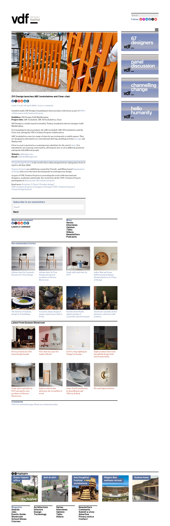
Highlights (22, 474)
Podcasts (71, 237)
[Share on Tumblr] (27, 101)
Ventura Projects (18, 169)
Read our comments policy (46, 404)
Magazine (16, 507)
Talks (69, 230)
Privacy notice (86, 517)
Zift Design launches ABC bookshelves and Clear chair (40, 96)
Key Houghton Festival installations (81, 480)
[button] (156, 29)
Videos (70, 232)
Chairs (35, 184)
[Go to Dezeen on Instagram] (143, 19)
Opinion (70, 227)
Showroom (17, 517)
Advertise (84, 514)
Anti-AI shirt (50, 477)
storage (78, 138)
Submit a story (86, 512)
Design (48, 187)
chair (73, 145)
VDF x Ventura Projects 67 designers (27, 187)
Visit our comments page (22, 404)
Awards (15, 509)
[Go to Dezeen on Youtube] (155, 19)
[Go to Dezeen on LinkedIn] (146, 19)
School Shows (19, 519)
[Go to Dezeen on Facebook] (149, 19)
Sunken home (141, 477)
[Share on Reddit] (21, 101)
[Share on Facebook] (12, 101)
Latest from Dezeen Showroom (28, 323)
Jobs (13, 512)
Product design (46, 184)
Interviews (72, 225)
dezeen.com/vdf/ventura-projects (39, 180)
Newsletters (73, 234)
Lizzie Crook (17, 105)
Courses (16, 521)
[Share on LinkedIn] (24, 101)
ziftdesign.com (26, 154)
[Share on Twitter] (15, 101)
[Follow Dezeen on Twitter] (152, 19)
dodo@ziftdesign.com (27, 156)
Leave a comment (45, 105)
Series (69, 223)
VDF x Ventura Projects (63, 187)
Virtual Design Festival (21, 162)
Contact (83, 519)
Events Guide (18, 514)
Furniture (26, 184)
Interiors (38, 509)
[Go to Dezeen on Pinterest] (140, 19)
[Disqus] (64, 438)
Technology (40, 514)
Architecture (41, 507)
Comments (84, 509)
